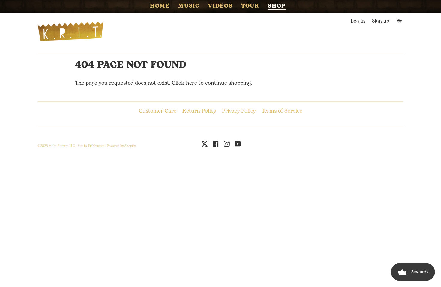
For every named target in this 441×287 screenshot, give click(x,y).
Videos (220, 6)
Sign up (380, 21)
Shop (277, 6)
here (191, 83)
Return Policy (199, 111)
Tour (250, 6)
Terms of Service (282, 111)
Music (189, 6)
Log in (358, 21)
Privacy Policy (239, 111)
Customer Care (157, 111)
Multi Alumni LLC (62, 146)
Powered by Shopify (121, 146)
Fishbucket (96, 146)
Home (160, 6)
